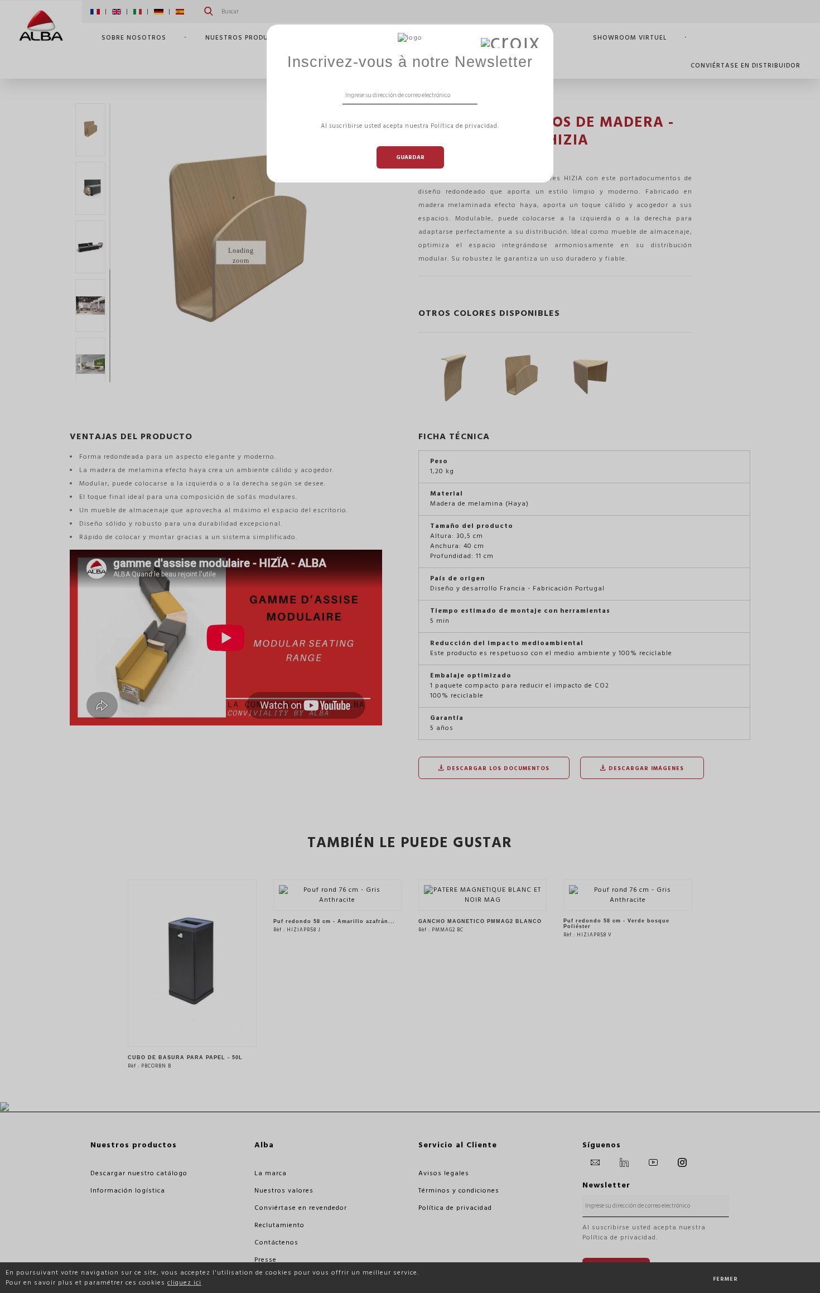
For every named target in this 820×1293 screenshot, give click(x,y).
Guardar (410, 157)
